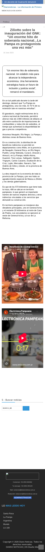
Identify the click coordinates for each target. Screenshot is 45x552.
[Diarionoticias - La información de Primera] (22, 7)
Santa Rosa (8, 513)
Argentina (7, 521)
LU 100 (6, 528)
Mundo (6, 524)
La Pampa (7, 517)
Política (6, 22)
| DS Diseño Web (31, 547)
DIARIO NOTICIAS (14, 547)
